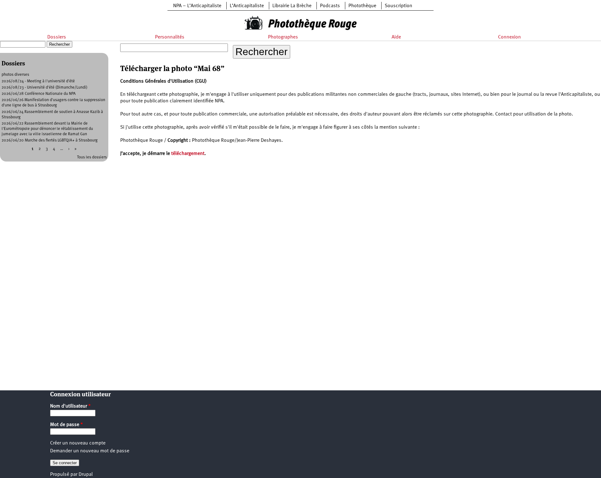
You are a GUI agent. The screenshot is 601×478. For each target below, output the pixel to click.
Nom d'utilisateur (70, 406)
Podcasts (330, 5)
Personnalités (169, 37)
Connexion (509, 37)
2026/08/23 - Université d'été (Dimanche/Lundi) (44, 87)
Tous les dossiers (92, 157)
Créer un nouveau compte (77, 443)
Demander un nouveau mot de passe (89, 451)
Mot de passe (66, 424)
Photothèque (362, 5)
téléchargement (187, 153)
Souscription (398, 5)
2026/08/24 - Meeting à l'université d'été (38, 81)
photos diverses (15, 75)
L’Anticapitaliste (247, 5)
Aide (396, 37)
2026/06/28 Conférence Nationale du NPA (39, 94)
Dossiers (56, 37)
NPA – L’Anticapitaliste (197, 5)
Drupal (86, 474)
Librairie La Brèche (291, 5)
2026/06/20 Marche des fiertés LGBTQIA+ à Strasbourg (50, 140)
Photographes (283, 37)
